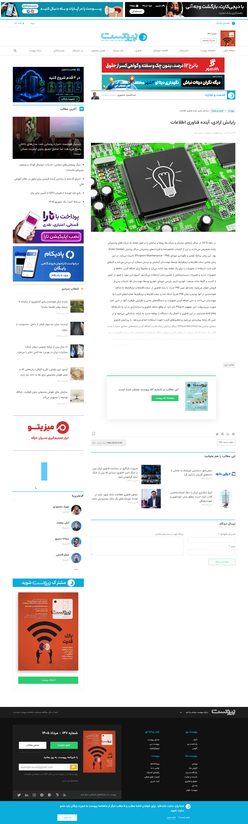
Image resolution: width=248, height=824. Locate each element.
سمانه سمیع (62, 539)
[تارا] (48, 225)
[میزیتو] (48, 433)
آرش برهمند (62, 523)
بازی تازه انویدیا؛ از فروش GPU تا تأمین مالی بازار (55, 193)
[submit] (73, 767)
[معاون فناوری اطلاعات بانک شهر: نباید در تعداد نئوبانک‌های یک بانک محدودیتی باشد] (151, 507)
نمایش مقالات (32, 745)
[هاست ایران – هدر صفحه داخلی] (163, 82)
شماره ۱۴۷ (212, 34)
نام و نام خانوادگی (227, 534)
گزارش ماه (193, 768)
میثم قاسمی (62, 555)
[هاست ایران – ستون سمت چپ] (48, 84)
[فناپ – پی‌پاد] (48, 264)
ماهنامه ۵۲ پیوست (165, 398)
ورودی (194, 764)
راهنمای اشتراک (223, 23)
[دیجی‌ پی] (186, 9)
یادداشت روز (192, 744)
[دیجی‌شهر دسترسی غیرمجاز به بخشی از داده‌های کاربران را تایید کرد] (225, 483)
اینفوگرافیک (154, 748)
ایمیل (233, 546)
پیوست (231, 110)
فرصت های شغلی (151, 777)
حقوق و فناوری (191, 781)
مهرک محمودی (61, 507)
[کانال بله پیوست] (62, 9)
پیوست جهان (191, 790)
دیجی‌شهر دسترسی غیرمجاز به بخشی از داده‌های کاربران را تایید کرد (191, 473)
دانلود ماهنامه (64, 745)
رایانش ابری (229, 365)
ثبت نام (18, 23)
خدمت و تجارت (215, 95)
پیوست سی (154, 744)
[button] (15, 50)
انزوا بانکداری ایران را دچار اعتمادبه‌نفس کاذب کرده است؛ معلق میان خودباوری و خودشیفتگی (191, 497)
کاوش (194, 748)
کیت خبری (154, 781)
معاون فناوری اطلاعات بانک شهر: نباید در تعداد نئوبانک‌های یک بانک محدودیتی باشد (115, 497)
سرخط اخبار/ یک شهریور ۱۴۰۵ (65, 202)
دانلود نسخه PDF (226, 442)
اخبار (195, 739)
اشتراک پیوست (48, 680)
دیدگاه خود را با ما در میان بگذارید (169, 534)
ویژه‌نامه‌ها (154, 764)
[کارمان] (48, 471)
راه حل (194, 785)
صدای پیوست (153, 739)
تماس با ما (155, 768)
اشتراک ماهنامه (208, 40)
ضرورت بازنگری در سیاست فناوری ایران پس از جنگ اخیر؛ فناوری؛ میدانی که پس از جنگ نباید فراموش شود (115, 473)
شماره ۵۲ (198, 133)
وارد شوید (67, 817)
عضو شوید (171, 817)
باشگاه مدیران (191, 772)
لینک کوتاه (101, 443)
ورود (32, 23)
